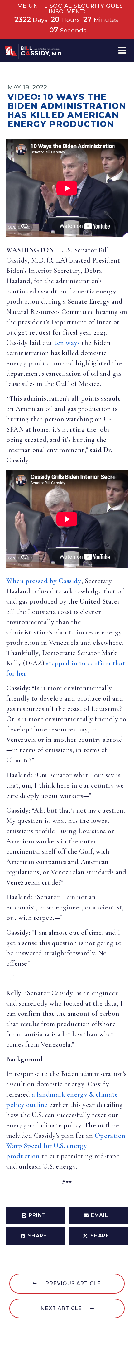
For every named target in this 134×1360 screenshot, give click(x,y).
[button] (122, 50)
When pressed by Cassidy (43, 581)
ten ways (67, 343)
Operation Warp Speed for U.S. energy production (66, 1145)
